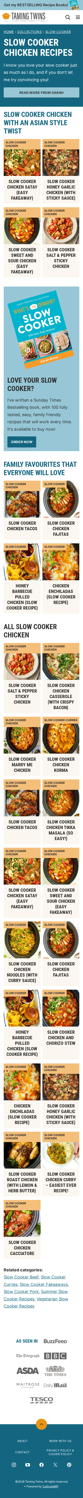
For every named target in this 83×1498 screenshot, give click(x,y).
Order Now (22, 442)
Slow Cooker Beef (21, 1277)
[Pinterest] (69, 1465)
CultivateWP (50, 1486)
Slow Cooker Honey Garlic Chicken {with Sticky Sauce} (60, 190)
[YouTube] (28, 1465)
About (22, 1441)
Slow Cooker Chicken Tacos (22, 525)
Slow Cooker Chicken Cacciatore (22, 1248)
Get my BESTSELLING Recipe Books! (36, 5)
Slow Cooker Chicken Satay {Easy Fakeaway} (22, 190)
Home (9, 32)
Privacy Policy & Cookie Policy (60, 1452)
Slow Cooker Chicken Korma (61, 764)
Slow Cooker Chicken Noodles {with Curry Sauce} (22, 972)
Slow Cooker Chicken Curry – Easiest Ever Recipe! (61, 1182)
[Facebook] (41, 1465)
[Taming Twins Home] (23, 17)
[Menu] (78, 17)
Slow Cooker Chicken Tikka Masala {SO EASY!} (60, 830)
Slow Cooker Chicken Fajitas (61, 528)
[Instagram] (14, 1465)
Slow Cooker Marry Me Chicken (22, 764)
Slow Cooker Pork (21, 1291)
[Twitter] (55, 1465)
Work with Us (60, 1441)
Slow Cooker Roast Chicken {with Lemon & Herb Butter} (22, 1182)
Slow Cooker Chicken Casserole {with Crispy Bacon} (61, 696)
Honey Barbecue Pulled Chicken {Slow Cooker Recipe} (22, 597)
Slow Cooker (58, 32)
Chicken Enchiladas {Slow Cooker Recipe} (61, 594)
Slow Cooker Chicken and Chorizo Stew (60, 1037)
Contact (22, 1452)
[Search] (68, 17)
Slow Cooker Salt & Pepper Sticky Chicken (61, 258)
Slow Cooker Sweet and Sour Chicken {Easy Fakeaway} (22, 261)
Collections (29, 32)
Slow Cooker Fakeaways (44, 1284)
